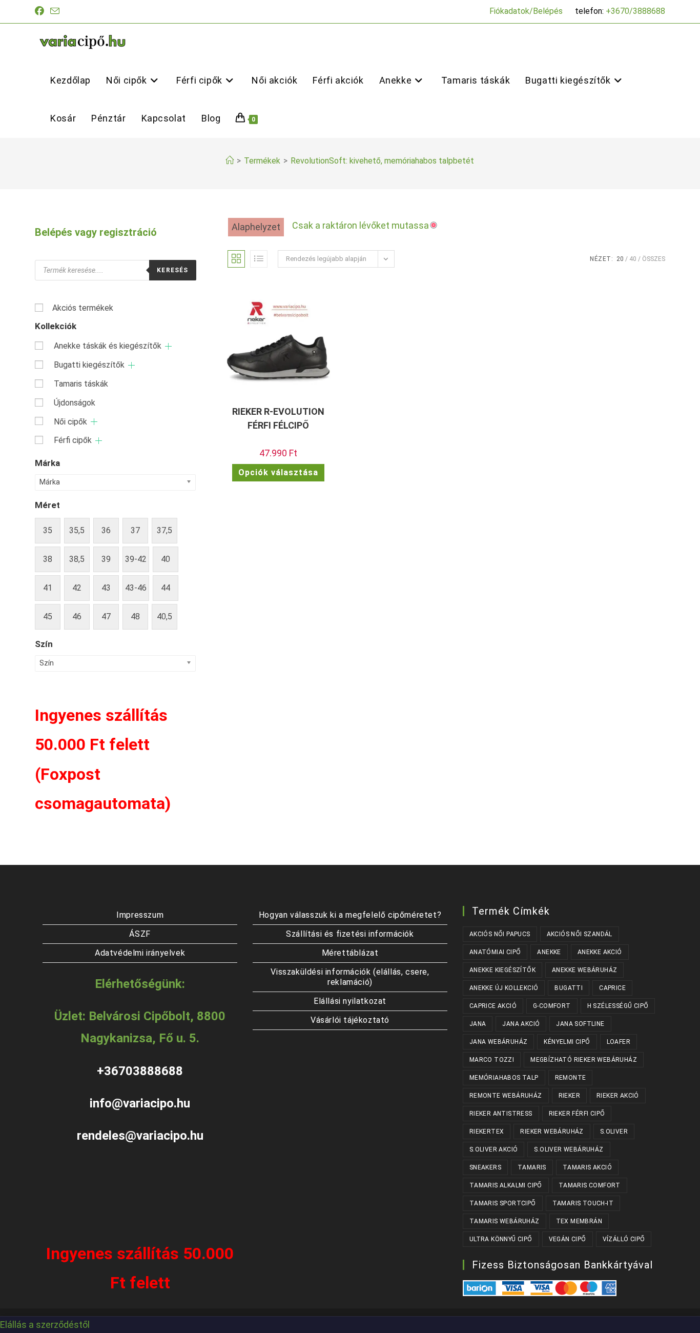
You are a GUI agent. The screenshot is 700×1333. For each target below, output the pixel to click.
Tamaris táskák (81, 384)
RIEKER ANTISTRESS (500, 1113)
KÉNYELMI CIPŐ (567, 1041)
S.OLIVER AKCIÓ (493, 1149)
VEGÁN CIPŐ (567, 1239)
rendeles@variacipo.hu (140, 1135)
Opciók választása (278, 472)
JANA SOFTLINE (580, 1023)
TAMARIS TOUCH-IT (582, 1203)
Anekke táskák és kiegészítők (107, 346)
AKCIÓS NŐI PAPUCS (499, 934)
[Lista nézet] (258, 259)
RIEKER (569, 1095)
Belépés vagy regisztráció (96, 232)
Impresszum (139, 915)
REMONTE (570, 1077)
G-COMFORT (552, 1005)
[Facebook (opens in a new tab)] (41, 11)
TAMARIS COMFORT (590, 1185)
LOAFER (618, 1041)
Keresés (172, 270)
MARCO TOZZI (491, 1059)
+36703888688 (140, 1071)
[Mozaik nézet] (236, 259)
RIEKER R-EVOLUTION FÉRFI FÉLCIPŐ (278, 418)
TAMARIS (532, 1167)
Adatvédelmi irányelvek (140, 953)
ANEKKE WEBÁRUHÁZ (584, 970)
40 (632, 258)
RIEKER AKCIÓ (617, 1095)
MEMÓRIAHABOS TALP (504, 1077)
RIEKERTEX (486, 1131)
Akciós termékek (82, 308)
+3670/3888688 (635, 11)
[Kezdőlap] (229, 161)
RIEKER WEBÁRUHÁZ (551, 1131)
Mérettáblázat (350, 953)
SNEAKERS (485, 1167)
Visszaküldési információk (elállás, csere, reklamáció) (350, 977)
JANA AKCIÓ (521, 1023)
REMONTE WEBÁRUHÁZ (505, 1095)
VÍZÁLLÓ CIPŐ (624, 1239)
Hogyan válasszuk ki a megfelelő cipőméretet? (350, 915)
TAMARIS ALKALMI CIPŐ (505, 1185)
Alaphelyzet (256, 226)
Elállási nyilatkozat (350, 1001)
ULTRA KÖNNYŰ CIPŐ (500, 1239)
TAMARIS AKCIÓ (587, 1167)
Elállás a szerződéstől (45, 1324)
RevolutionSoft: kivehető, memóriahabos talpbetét (382, 161)
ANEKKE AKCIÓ (600, 952)
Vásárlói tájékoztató (350, 1020)
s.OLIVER (614, 1131)
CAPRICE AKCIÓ (493, 1005)
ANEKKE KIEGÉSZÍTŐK (502, 970)
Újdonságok (74, 403)
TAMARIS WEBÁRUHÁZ (504, 1221)
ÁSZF (139, 934)
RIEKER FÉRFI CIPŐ (577, 1113)
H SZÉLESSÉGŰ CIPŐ (618, 1005)
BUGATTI (568, 988)
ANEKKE (549, 952)
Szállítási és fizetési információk (350, 934)
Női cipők (70, 422)
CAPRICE (612, 988)
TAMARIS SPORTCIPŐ (502, 1203)
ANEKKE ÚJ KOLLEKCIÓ (504, 988)
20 (620, 258)
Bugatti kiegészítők (89, 365)
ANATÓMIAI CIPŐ (495, 952)
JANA (477, 1023)
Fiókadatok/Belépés (526, 11)
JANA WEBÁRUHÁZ (498, 1041)
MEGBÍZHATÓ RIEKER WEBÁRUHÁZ (583, 1059)
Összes (653, 258)
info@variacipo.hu (140, 1103)
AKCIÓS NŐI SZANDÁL (579, 934)
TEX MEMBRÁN (579, 1221)
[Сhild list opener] (168, 346)
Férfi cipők (73, 440)
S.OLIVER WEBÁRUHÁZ (568, 1149)
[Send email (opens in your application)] (55, 11)
